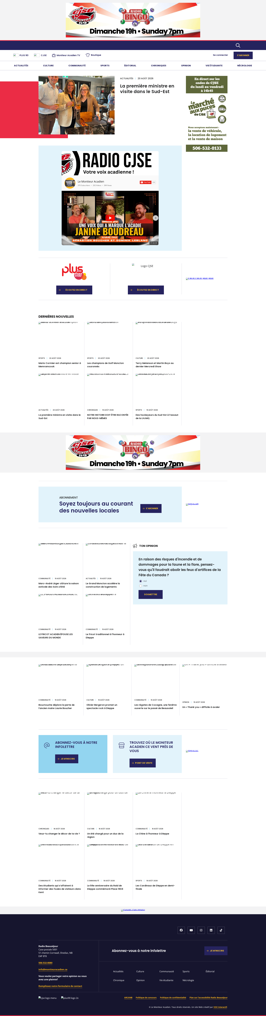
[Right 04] (192, 503)
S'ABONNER (152, 508)
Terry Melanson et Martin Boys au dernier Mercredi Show (155, 365)
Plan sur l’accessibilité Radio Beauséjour (208, 997)
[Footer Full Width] (133, 909)
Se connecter (220, 55)
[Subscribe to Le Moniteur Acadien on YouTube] (148, 182)
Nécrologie (244, 65)
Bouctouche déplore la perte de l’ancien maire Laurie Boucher (57, 706)
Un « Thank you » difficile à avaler (201, 707)
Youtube (191, 930)
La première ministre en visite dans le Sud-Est (147, 89)
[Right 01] (206, 151)
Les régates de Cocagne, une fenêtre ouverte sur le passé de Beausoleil (155, 706)
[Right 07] (192, 750)
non (145, 585)
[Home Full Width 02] (133, 469)
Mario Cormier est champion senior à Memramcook (60, 365)
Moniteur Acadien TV (68, 55)
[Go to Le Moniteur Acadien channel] (70, 183)
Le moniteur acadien (133, 45)
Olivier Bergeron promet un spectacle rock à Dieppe (101, 706)
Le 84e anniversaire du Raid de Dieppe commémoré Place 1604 (105, 887)
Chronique (118, 980)
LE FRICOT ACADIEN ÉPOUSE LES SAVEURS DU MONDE (56, 636)
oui (145, 580)
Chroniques (158, 65)
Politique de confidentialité (173, 997)
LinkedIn (211, 930)
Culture (48, 65)
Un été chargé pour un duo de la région (105, 835)
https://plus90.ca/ (74, 278)
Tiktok (221, 930)
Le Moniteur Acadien (91, 181)
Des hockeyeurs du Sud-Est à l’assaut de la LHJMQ (157, 416)
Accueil (76, 931)
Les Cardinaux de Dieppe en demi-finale (155, 887)
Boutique (96, 55)
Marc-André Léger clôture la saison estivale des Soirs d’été (59, 585)
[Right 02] (199, 278)
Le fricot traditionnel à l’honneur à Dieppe (105, 636)
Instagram (201, 930)
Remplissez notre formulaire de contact (60, 986)
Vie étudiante (214, 65)
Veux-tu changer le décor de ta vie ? (59, 833)
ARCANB (128, 997)
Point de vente (143, 763)
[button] (64, 218)
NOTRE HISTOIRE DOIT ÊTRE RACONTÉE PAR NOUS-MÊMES (107, 416)
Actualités (21, 65)
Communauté (77, 65)
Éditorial (130, 65)
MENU (248, 45)
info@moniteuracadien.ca (53, 969)
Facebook (181, 930)
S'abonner (243, 55)
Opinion (186, 65)
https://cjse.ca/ (146, 278)
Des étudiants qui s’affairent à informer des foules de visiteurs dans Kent (60, 889)
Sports (104, 65)
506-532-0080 (45, 962)
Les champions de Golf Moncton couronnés (105, 365)
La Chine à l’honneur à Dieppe (152, 833)
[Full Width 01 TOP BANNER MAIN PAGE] (133, 36)
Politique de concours (146, 997)
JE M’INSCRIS (68, 758)
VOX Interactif (220, 1007)
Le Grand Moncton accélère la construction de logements (103, 585)
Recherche (238, 45)
